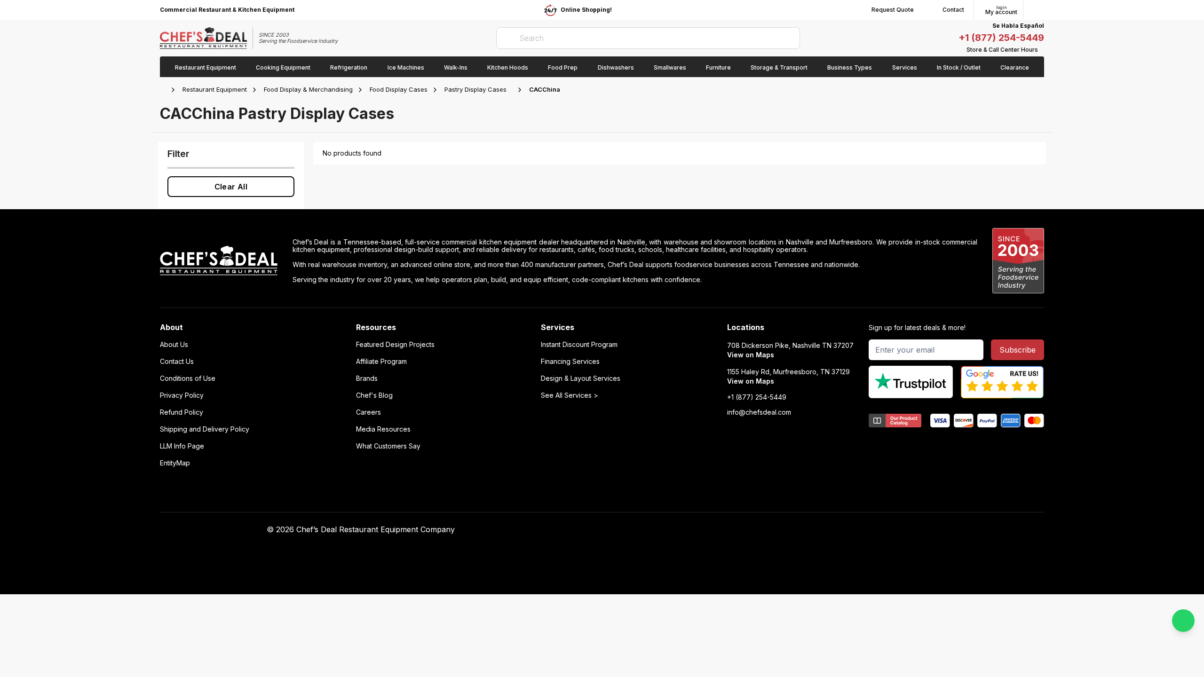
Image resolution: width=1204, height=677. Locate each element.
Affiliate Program (381, 361)
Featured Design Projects (395, 344)
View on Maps (750, 355)
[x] (790, 530)
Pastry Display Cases (475, 89)
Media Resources (383, 429)
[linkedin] (808, 530)
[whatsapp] (1183, 620)
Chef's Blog (374, 395)
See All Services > (569, 395)
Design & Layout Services (580, 378)
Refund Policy (181, 412)
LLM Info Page (182, 446)
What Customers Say (388, 446)
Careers (368, 412)
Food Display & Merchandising (308, 89)
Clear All (231, 186)
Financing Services (570, 361)
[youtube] (772, 530)
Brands (367, 378)
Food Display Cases (399, 89)
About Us (174, 344)
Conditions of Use (187, 378)
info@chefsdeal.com (759, 412)
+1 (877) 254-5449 (1001, 37)
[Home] (164, 89)
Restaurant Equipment (214, 89)
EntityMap (175, 463)
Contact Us (177, 361)
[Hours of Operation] (1042, 50)
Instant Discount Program (579, 344)
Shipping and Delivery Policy (204, 429)
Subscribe (1017, 349)
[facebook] (753, 530)
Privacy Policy (182, 395)
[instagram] (827, 530)
